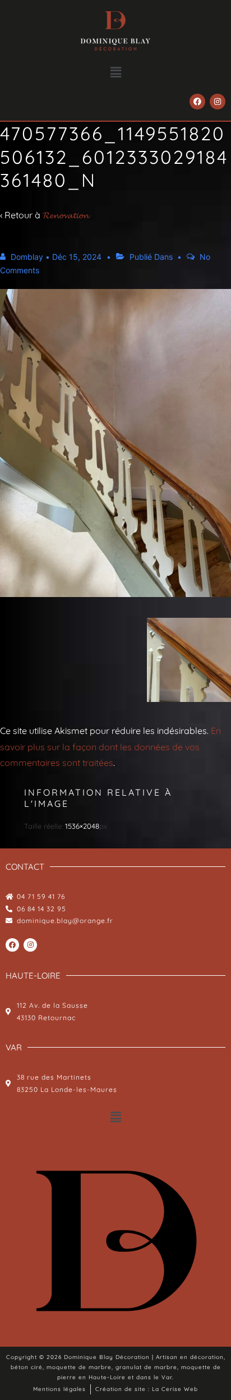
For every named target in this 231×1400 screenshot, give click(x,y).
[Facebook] (197, 101)
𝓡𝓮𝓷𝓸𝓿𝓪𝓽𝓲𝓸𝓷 (66, 215)
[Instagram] (217, 101)
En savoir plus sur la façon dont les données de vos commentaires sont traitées (110, 747)
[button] (115, 72)
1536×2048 (82, 825)
